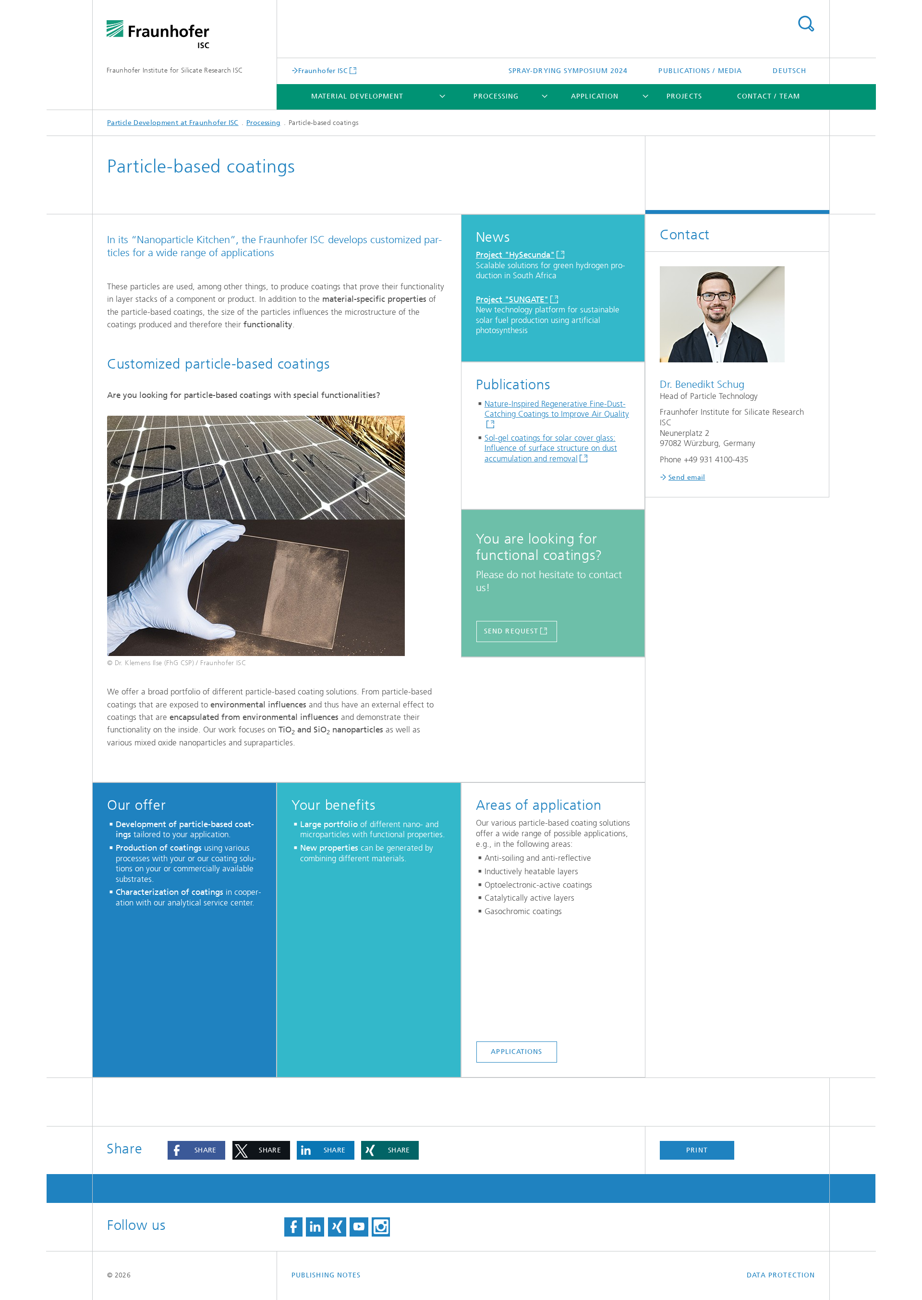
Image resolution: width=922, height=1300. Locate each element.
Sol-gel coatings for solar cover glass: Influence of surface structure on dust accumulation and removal (551, 448)
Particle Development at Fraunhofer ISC (173, 123)
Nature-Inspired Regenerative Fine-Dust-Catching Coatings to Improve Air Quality (557, 409)
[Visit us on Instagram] (381, 1227)
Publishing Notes (326, 1275)
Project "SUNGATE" (512, 299)
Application (595, 96)
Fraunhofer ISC (323, 70)
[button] (196, 1150)
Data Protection (781, 1275)
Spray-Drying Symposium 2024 (568, 71)
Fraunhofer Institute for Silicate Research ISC (175, 70)
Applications (516, 1052)
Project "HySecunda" (515, 255)
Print (696, 1150)
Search (806, 24)
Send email (686, 477)
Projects (684, 96)
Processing (496, 96)
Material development (357, 96)
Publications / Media (700, 71)
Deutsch (789, 71)
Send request (511, 631)
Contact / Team (768, 96)
